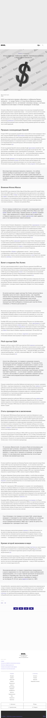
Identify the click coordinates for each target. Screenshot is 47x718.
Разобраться (20, 53)
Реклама (35, 677)
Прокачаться (12, 683)
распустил (29, 216)
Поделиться (11, 697)
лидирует (8, 427)
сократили (25, 334)
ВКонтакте (13, 704)
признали (12, 158)
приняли (25, 530)
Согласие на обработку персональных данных (10, 663)
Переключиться (12, 694)
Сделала (12, 677)
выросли (25, 579)
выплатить (22, 327)
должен (19, 325)
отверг (15, 195)
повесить (22, 496)
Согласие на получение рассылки (8, 668)
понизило (32, 345)
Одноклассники (12, 707)
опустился (33, 547)
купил (4, 212)
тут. (10, 552)
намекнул (9, 257)
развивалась (10, 120)
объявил (13, 251)
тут (12, 144)
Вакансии (35, 679)
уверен (38, 398)
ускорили (32, 164)
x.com (32, 255)
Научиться (12, 699)
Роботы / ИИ (11, 679)
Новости (12, 685)
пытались (3, 481)
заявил (5, 196)
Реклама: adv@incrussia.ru (24, 655)
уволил (34, 212)
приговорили (36, 323)
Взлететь (12, 692)
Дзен (36, 704)
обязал (5, 330)
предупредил (36, 225)
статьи (20, 272)
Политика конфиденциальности (7, 665)
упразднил (17, 241)
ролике (16, 160)
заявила (37, 386)
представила (21, 135)
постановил (32, 500)
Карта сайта (3, 659)
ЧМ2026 (12, 681)
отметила (3, 593)
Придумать (12, 688)
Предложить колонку (35, 681)
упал (36, 549)
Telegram (35, 707)
